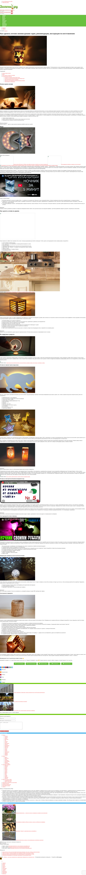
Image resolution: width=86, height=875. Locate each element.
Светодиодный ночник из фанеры (11, 79)
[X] (7, 667)
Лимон (6, 771)
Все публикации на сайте (7, 1)
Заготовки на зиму (6, 785)
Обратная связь (5, 2)
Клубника (7, 760)
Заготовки (4, 20)
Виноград (7, 758)
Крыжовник (7, 761)
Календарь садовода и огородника (7, 9)
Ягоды (3, 17)
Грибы (6, 749)
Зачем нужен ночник (6, 73)
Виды (3, 74)
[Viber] (9, 667)
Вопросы (4, 25)
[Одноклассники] (2, 667)
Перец (6, 738)
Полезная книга (67, 663)
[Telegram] (12, 667)
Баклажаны (7, 745)
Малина (6, 762)
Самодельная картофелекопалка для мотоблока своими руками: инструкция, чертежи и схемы (25, 362)
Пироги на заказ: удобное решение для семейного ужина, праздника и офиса (18, 853)
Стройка (4, 21)
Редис (6, 742)
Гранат (6, 769)
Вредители (4, 23)
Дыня (6, 759)
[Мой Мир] (4, 667)
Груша (6, 770)
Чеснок (6, 741)
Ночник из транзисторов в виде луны (12, 77)
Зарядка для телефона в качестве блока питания (15, 80)
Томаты (6, 737)
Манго (6, 773)
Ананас (6, 766)
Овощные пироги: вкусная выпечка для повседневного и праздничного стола (18, 854)
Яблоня (6, 778)
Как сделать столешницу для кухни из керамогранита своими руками (20, 292)
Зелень (6, 755)
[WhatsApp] (10, 667)
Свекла (6, 744)
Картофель (7, 743)
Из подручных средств (7, 76)
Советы (3, 22)
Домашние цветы (8, 780)
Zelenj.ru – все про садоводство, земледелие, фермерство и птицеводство (19, 857)
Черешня (6, 777)
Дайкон (6, 752)
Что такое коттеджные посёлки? (20, 701)
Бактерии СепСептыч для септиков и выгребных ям (19, 846)
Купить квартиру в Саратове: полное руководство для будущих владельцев (29, 692)
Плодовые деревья (6, 764)
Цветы (3, 19)
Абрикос (6, 765)
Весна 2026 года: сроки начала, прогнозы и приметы (24, 710)
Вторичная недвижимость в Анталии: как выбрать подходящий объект (16, 855)
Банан (6, 767)
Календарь (4, 24)
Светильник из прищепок (10, 81)
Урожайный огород (31, 663)
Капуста (6, 747)
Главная (4, 15)
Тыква (6, 750)
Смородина (7, 763)
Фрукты (3, 18)
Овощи (3, 16)
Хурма (6, 776)
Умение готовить (43, 663)
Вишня (6, 768)
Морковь (6, 739)
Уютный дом (55, 663)
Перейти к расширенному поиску (6, 12)
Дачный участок (5, 783)
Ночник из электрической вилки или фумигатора (14, 78)
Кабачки (6, 746)
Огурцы (6, 736)
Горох (6, 748)
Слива (6, 775)
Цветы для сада (8, 781)
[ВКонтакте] (0, 667)
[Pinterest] (5, 667)
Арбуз (6, 757)
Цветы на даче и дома (7, 779)
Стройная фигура (20, 663)
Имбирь (6, 754)
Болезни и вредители (6, 784)
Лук (5, 740)
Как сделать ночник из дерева (8, 75)
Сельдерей (7, 751)
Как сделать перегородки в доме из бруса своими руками (18, 476)
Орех (6, 774)
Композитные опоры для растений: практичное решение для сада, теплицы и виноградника (21, 852)
